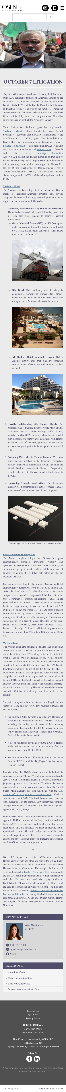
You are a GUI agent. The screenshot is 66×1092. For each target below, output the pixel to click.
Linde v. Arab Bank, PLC (36, 871)
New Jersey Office (33, 1028)
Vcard (13, 953)
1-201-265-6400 (18, 944)
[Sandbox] (12, 8)
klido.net (58, 1088)
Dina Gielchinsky (34, 925)
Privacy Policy (33, 1018)
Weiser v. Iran (44, 149)
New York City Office (33, 1032)
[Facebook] (29, 1060)
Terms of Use (33, 1010)
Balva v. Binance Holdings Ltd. (19, 554)
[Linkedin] (37, 1060)
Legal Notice (33, 1014)
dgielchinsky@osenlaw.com (23, 949)
